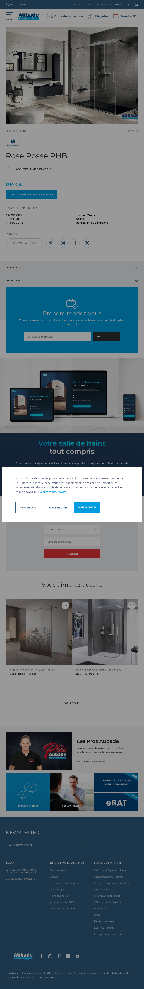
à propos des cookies (53, 492)
